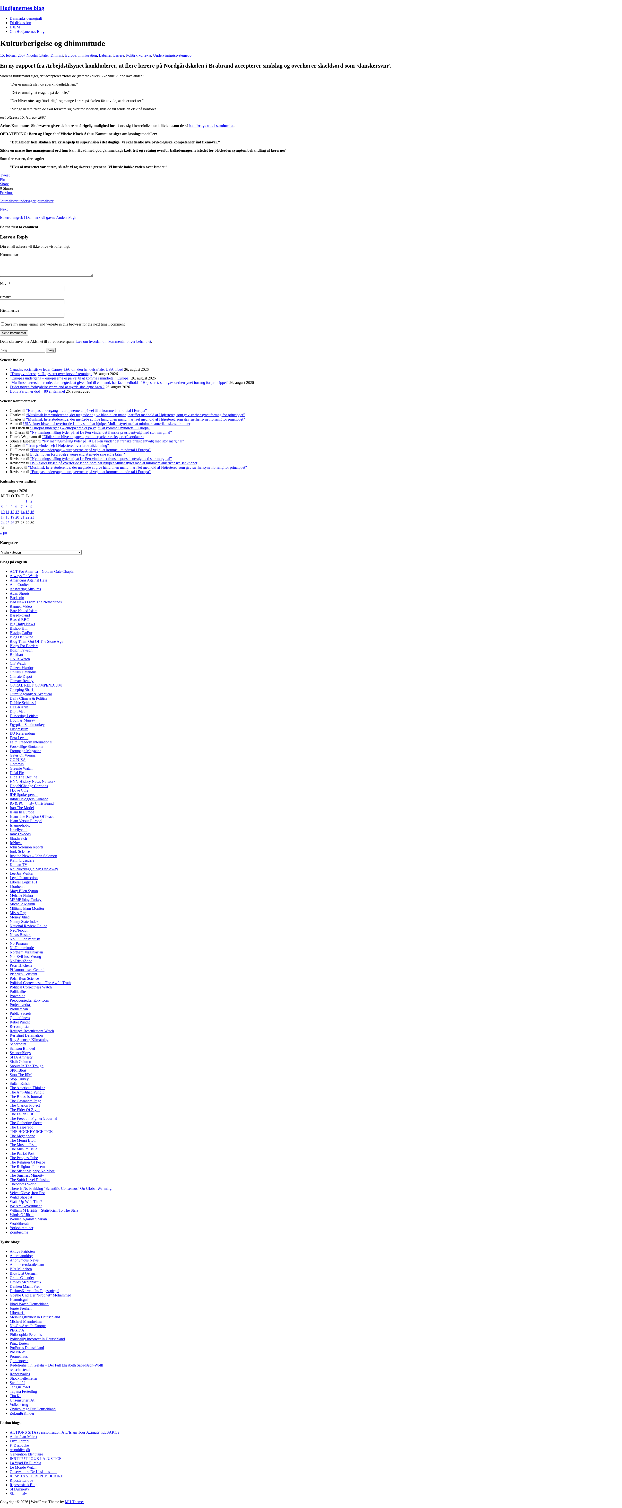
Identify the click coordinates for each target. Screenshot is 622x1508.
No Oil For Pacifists (25, 939)
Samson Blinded (22, 1048)
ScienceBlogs (20, 1053)
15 (27, 512)
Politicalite (18, 991)
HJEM (15, 27)
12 (12, 512)
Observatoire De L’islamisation (33, 1472)
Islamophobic (20, 825)
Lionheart (17, 886)
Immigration (87, 55)
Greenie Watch (21, 768)
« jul (3, 533)
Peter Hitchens (21, 965)
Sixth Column (20, 1061)
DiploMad (18, 711)
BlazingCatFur (21, 633)
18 (7, 517)
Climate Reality (22, 681)
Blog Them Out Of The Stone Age (36, 641)
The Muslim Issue (23, 1145)
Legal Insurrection (24, 878)
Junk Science (20, 851)
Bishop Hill (18, 628)
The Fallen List (21, 1114)
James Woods (20, 834)
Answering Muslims (25, 589)
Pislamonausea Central (27, 970)
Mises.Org (18, 913)
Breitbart (16, 655)
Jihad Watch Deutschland (29, 1304)
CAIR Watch (20, 659)
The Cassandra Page (25, 1101)
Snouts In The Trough (26, 1066)
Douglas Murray (22, 720)
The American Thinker (27, 1088)
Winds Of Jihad (22, 1215)
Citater (44, 55)
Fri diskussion (20, 23)
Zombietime (19, 1232)
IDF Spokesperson (24, 795)
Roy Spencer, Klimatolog (29, 1040)
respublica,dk (20, 1450)
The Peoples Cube (24, 1158)
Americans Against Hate (28, 580)
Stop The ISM (21, 1075)
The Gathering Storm (26, 1123)
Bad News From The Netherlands (36, 602)
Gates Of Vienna (22, 755)
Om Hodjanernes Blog (27, 31)
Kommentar (9, 255)
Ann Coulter (19, 584)
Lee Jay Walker (22, 873)
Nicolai (32, 55)
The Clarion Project (25, 1105)
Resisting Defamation (26, 1035)
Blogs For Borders (24, 646)
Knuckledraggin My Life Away (34, 869)
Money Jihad (20, 917)
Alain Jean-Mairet (23, 1437)
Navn (4, 284)
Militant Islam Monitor (27, 908)
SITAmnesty (19, 1489)
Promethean (19, 1009)
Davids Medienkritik (25, 1282)
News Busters (20, 935)
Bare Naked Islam (23, 611)
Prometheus (19, 1356)
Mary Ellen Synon (24, 891)
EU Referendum (22, 733)
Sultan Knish (20, 1083)
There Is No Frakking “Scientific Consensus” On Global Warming (61, 1188)
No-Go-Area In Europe (28, 1326)
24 (3, 522)
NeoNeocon (19, 930)
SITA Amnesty (21, 1057)
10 (3, 512)
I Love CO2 (19, 790)
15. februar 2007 (13, 55)
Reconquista (19, 1026)
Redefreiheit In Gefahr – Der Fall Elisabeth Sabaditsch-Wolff (56, 1365)
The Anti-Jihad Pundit (26, 1092)
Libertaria (17, 1313)
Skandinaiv (18, 1493)
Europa (70, 55)
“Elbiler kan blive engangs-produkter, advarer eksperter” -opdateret (93, 437)
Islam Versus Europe (25, 821)
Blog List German (23, 1273)
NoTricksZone (21, 961)
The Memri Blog (22, 1140)
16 (32, 512)
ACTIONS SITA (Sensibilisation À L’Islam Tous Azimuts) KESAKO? (64, 1432)
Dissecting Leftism (24, 716)
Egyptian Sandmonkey (27, 725)
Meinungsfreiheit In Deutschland (35, 1317)
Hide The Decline (23, 777)
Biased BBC (19, 619)
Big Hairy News (22, 624)
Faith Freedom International (31, 742)
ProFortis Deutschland (27, 1348)
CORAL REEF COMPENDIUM (36, 685)
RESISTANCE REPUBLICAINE (36, 1476)
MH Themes (74, 1502)
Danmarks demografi (26, 18)
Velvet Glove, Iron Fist (27, 1193)
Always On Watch (24, 576)
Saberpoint (18, 1044)
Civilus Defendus (23, 672)
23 (32, 517)
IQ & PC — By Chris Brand (32, 803)
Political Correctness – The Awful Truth (40, 983)
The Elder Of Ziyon (25, 1110)
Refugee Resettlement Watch (32, 1031)
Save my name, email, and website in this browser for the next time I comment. (65, 324)
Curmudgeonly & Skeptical (31, 694)
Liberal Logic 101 (23, 882)
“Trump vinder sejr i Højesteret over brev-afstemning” (51, 374)
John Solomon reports (26, 847)
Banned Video (21, 606)
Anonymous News (24, 1260)
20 (17, 517)
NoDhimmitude (22, 948)
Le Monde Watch (23, 1467)
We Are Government (26, 1206)
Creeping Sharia (22, 690)
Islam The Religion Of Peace (32, 816)
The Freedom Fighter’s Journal (33, 1118)
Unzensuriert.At (22, 1400)
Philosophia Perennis (26, 1334)
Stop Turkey (19, 1079)
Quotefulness (20, 1018)
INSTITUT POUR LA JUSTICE (35, 1458)
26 (12, 522)
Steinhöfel (17, 1383)
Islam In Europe (22, 812)
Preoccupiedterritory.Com (29, 1000)
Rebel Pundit (20, 1022)
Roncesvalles (20, 1374)
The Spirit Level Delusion (30, 1180)
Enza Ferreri (19, 1441)
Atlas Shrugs (19, 593)
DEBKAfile (19, 707)
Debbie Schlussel (23, 703)
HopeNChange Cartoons (29, 786)
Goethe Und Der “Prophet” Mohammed (40, 1295)
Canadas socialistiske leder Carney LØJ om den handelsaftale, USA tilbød (66, 369)
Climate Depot (21, 676)
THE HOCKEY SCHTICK (31, 1131)
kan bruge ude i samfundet (211, 125)
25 (7, 522)
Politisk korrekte (138, 55)
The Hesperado (21, 1127)
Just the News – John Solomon (33, 856)
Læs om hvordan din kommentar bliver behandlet (113, 341)
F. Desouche (19, 1445)
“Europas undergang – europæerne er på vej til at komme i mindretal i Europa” (70, 378)
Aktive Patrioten (22, 1251)
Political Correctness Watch (31, 987)
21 (23, 517)
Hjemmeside (9, 310)
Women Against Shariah (28, 1219)
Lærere (118, 55)
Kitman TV (18, 865)
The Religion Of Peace (27, 1162)
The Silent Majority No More (32, 1171)
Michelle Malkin (22, 904)
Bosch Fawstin (21, 650)
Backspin (17, 598)
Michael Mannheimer (26, 1321)
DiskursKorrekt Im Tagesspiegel (34, 1291)
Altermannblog (21, 1256)
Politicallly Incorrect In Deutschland (37, 1339)
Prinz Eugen (19, 1343)
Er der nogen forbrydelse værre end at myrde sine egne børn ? (57, 387)
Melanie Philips (22, 895)
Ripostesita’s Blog (23, 1485)
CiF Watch (18, 663)
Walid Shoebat (21, 1197)
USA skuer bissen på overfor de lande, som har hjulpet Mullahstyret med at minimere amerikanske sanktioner (106, 424)
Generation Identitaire (26, 1454)
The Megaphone (22, 1136)
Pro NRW (17, 1352)
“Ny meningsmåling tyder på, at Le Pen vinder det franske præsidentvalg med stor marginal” (101, 432)
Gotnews (17, 764)
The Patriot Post (22, 1153)
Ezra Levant (19, 738)
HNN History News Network (32, 781)
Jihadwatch (18, 838)
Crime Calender (22, 1278)
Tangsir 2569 (20, 1387)
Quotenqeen (19, 1361)
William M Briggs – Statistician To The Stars (44, 1210)
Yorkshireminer (21, 1228)
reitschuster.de (20, 1369)
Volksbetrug (19, 1404)
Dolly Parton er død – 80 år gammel (37, 391)
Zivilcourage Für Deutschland (33, 1409)
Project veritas (20, 1005)
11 (7, 512)
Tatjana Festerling (23, 1391)
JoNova (16, 843)
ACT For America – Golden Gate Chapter (42, 571)
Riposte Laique (21, 1480)
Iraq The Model (22, 808)
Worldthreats (19, 1223)
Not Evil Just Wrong (25, 956)
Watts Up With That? (26, 1201)
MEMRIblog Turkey (26, 900)
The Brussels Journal (26, 1096)
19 (12, 517)
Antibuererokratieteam (27, 1264)
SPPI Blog (18, 1070)
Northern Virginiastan (26, 952)
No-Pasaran (19, 943)
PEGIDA (17, 1330)
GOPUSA (18, 760)
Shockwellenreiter (23, 1378)
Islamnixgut (19, 1299)
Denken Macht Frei (25, 1286)
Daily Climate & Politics (28, 698)
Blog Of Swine (21, 637)
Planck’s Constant (23, 974)
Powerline (17, 996)
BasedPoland (20, 615)
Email (4, 297)
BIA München (21, 1269)
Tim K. (15, 1396)
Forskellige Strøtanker (26, 746)
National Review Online (28, 926)
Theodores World (23, 1184)
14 (23, 512)
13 (17, 512)
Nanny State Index (24, 921)
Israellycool (18, 830)
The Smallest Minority (27, 1175)
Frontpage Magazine (25, 751)
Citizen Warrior (21, 668)
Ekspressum (19, 729)
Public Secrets (20, 1013)
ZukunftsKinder (22, 1413)
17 (3, 517)
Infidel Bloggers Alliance (29, 799)
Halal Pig (17, 773)
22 (27, 517)
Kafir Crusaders (22, 860)
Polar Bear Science (24, 978)
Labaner (105, 55)
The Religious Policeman (29, 1166)
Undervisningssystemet (171, 55)
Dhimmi (57, 55)
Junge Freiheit (20, 1308)
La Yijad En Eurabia (25, 1463)
